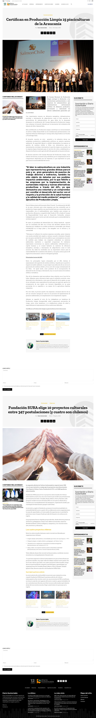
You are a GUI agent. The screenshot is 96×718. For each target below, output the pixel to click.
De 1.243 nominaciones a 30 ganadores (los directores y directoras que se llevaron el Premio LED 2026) (65, 709)
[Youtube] (92, 1)
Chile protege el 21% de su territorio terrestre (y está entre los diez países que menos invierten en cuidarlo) (65, 703)
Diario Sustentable (42, 27)
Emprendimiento (77, 150)
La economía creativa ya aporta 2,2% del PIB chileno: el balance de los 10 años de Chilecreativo (79, 164)
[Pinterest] (48, 33)
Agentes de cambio (58, 699)
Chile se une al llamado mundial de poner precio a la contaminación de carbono (71, 361)
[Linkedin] (54, 33)
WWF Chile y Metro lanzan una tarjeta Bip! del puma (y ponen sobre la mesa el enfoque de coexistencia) (64, 697)
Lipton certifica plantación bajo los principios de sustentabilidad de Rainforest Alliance (24, 361)
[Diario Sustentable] (31, 345)
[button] (71, 4)
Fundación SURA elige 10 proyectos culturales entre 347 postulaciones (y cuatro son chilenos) (13, 118)
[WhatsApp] (51, 33)
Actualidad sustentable (49, 334)
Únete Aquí (85, 139)
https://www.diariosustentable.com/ (43, 343)
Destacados (30, 698)
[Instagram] (89, 1)
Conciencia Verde (48, 15)
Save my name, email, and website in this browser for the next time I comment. (22, 386)
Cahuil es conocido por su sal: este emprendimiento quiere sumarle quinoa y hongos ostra (79, 154)
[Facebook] (88, 1)
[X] (91, 1)
